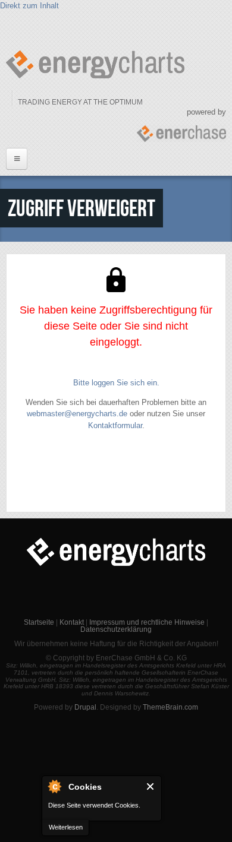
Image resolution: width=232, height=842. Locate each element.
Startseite (39, 622)
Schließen (151, 786)
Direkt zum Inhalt (29, 5)
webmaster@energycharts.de (77, 413)
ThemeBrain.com (170, 707)
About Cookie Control (54, 786)
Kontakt (71, 622)
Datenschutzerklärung (116, 629)
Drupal (85, 707)
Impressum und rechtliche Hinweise (147, 622)
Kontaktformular (115, 425)
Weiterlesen (66, 827)
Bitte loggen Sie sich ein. (116, 382)
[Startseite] (95, 64)
